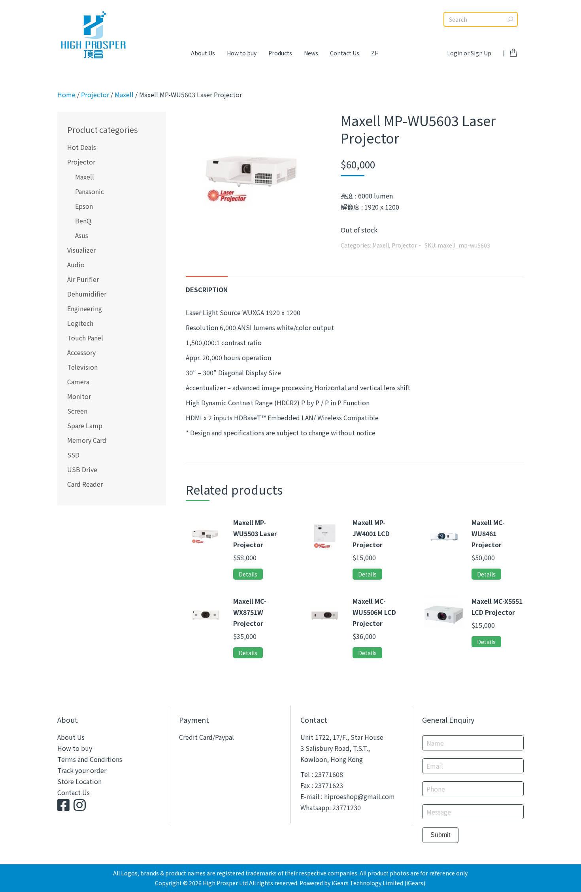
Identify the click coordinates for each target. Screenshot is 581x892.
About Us (71, 737)
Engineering (84, 308)
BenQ (83, 220)
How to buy (74, 748)
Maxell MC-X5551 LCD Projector (497, 606)
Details (248, 574)
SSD (73, 454)
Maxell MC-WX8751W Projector (249, 612)
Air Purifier (83, 279)
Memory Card (86, 440)
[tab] (207, 285)
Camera (78, 381)
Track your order (81, 770)
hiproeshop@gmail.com (359, 796)
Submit (440, 835)
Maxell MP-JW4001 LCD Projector (371, 533)
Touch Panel (85, 337)
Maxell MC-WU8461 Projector (488, 533)
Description (207, 289)
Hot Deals (81, 147)
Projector (95, 94)
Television (82, 367)
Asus (81, 235)
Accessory (81, 352)
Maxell (124, 94)
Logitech (80, 323)
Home (66, 94)
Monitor (79, 396)
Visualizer (81, 250)
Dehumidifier (86, 294)
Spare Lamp (84, 425)
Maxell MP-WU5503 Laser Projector (255, 533)
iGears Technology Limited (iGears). (379, 883)
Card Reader (85, 484)
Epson (84, 206)
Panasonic (89, 191)
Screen (77, 411)
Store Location (79, 781)
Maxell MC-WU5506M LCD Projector (374, 612)
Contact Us (73, 792)
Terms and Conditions (89, 759)
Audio (76, 264)
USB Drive (82, 469)
